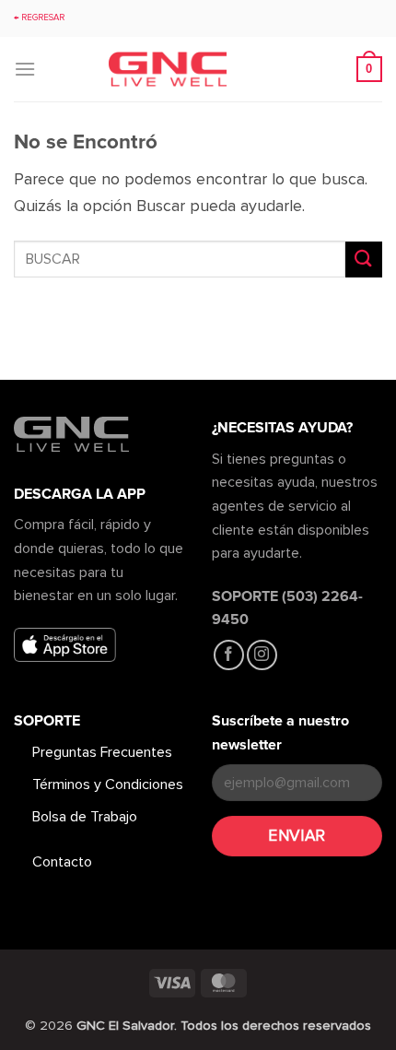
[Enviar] (363, 259)
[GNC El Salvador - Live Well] (198, 69)
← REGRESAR (39, 17)
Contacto (62, 862)
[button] (25, 68)
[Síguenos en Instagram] (262, 655)
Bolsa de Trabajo (84, 817)
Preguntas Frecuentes (102, 752)
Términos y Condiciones (107, 784)
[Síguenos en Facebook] (229, 655)
